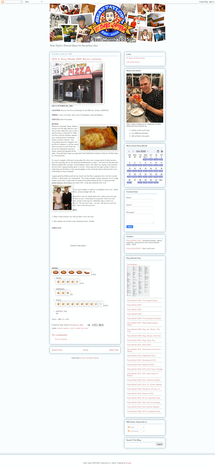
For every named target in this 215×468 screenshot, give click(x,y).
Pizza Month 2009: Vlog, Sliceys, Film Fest (144, 336)
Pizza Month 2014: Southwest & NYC (141, 360)
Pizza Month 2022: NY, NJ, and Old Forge (143, 398)
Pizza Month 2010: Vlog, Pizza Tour (141, 340)
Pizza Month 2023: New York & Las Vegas (143, 402)
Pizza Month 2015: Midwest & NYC (141, 365)
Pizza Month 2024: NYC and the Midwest (143, 407)
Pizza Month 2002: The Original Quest (142, 300)
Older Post (113, 350)
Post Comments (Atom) (90, 358)
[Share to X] (98, 325)
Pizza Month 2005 (134, 314)
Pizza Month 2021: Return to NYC (140, 393)
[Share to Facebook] (100, 325)
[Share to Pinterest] (102, 325)
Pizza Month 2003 (134, 305)
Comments (133, 431)
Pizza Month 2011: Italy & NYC (139, 345)
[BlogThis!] (95, 325)
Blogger (128, 463)
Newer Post (57, 350)
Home (85, 350)
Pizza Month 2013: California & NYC (141, 356)
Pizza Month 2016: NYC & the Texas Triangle (144, 369)
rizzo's (72, 328)
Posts (131, 427)
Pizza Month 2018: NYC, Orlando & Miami (143, 380)
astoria (59, 328)
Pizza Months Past (133, 240)
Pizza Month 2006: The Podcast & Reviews (144, 318)
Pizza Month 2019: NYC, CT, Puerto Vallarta (144, 384)
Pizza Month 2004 (134, 309)
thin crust (84, 328)
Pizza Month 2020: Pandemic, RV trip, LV (143, 389)
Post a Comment (61, 339)
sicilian (77, 328)
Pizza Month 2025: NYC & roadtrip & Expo (143, 411)
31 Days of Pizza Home (135, 58)
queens (66, 328)
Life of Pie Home (132, 62)
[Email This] (93, 325)
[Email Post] (88, 325)
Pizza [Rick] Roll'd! (133, 248)
